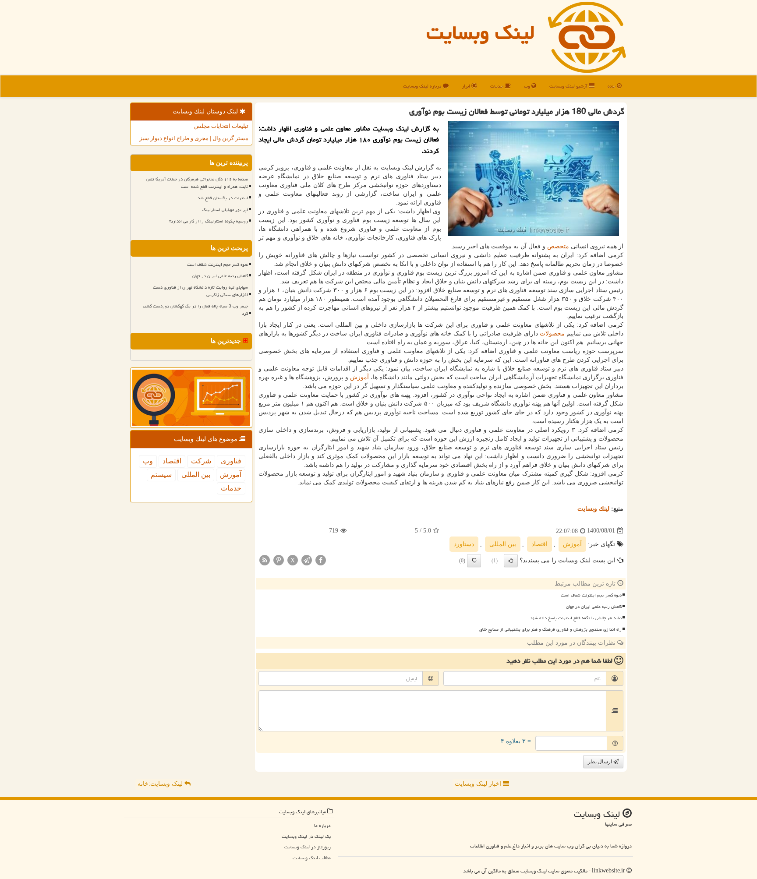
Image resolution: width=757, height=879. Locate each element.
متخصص (558, 246)
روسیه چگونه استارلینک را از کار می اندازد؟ (208, 221)
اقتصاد (539, 544)
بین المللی (502, 544)
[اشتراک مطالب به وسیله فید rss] (264, 559)
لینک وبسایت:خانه (161, 783)
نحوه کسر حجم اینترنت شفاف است (591, 595)
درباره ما (322, 825)
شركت (201, 461)
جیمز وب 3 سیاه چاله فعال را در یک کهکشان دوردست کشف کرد (195, 310)
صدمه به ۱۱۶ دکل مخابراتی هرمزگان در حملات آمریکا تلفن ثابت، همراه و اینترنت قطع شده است (197, 183)
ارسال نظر (600, 762)
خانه (612, 86)
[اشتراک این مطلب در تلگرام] (307, 559)
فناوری (231, 461)
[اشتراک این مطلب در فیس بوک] (321, 559)
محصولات (552, 333)
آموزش (359, 377)
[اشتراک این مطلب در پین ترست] (278, 559)
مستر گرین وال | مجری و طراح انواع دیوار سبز (193, 138)
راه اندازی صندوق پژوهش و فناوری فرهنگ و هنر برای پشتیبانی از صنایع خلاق (550, 629)
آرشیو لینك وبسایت (569, 86)
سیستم (161, 474)
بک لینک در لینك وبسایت (306, 836)
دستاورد (464, 544)
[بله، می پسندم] (511, 560)
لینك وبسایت (593, 508)
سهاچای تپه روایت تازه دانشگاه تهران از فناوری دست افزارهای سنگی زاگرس (200, 291)
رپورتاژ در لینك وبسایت (307, 846)
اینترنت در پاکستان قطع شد (223, 198)
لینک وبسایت (480, 32)
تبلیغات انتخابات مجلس (221, 126)
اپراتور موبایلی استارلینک (225, 209)
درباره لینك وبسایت (423, 86)
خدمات (497, 86)
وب (527, 86)
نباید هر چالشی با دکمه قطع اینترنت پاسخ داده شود (576, 618)
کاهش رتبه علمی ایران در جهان (594, 606)
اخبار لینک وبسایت (479, 783)
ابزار (466, 86)
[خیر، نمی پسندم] (474, 560)
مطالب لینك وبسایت (312, 857)
